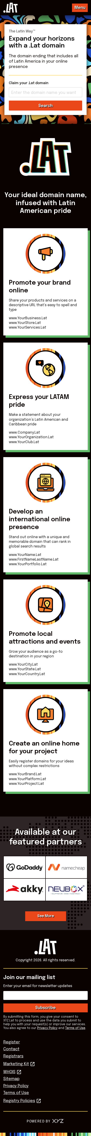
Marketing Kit (16, 1064)
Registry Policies (19, 1101)
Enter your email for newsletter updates (37, 986)
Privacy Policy (47, 1028)
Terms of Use (75, 1028)
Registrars (13, 1056)
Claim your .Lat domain (28, 83)
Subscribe (45, 1008)
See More (45, 916)
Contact (11, 1049)
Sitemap (11, 1079)
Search (45, 106)
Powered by (38, 1121)
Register (11, 1042)
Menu (79, 8)
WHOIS (9, 1072)
